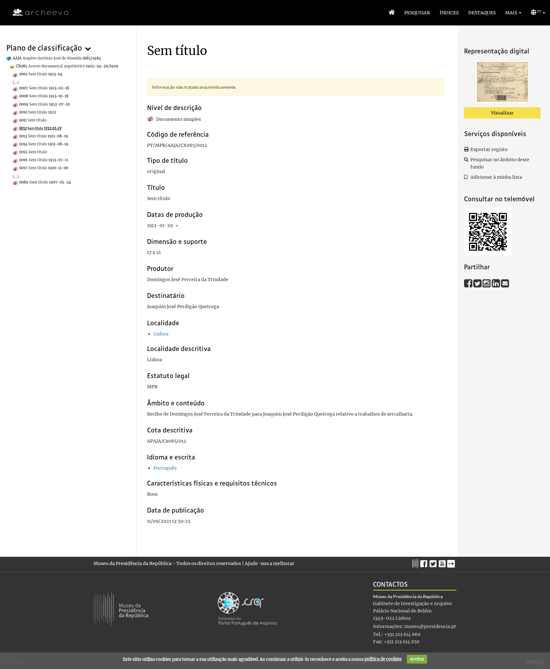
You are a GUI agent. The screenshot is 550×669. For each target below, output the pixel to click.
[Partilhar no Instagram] (487, 283)
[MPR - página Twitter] (434, 562)
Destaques (482, 13)
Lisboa (160, 334)
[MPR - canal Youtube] (443, 562)
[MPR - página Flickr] (451, 562)
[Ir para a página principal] (36, 12)
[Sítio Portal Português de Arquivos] (247, 608)
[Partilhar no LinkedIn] (496, 283)
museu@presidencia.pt (430, 626)
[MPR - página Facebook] (424, 562)
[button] (513, 12)
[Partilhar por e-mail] (505, 283)
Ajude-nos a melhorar (269, 563)
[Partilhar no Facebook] (468, 283)
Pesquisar (417, 13)
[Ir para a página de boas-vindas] (391, 12)
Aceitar (417, 659)
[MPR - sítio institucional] (416, 563)
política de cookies (383, 659)
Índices (449, 13)
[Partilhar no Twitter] (478, 283)
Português (165, 468)
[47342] (502, 83)
